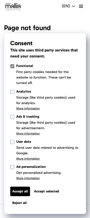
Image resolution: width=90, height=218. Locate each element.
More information (28, 108)
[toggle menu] (81, 6)
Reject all (19, 203)
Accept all (20, 191)
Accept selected (46, 191)
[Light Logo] (13, 7)
